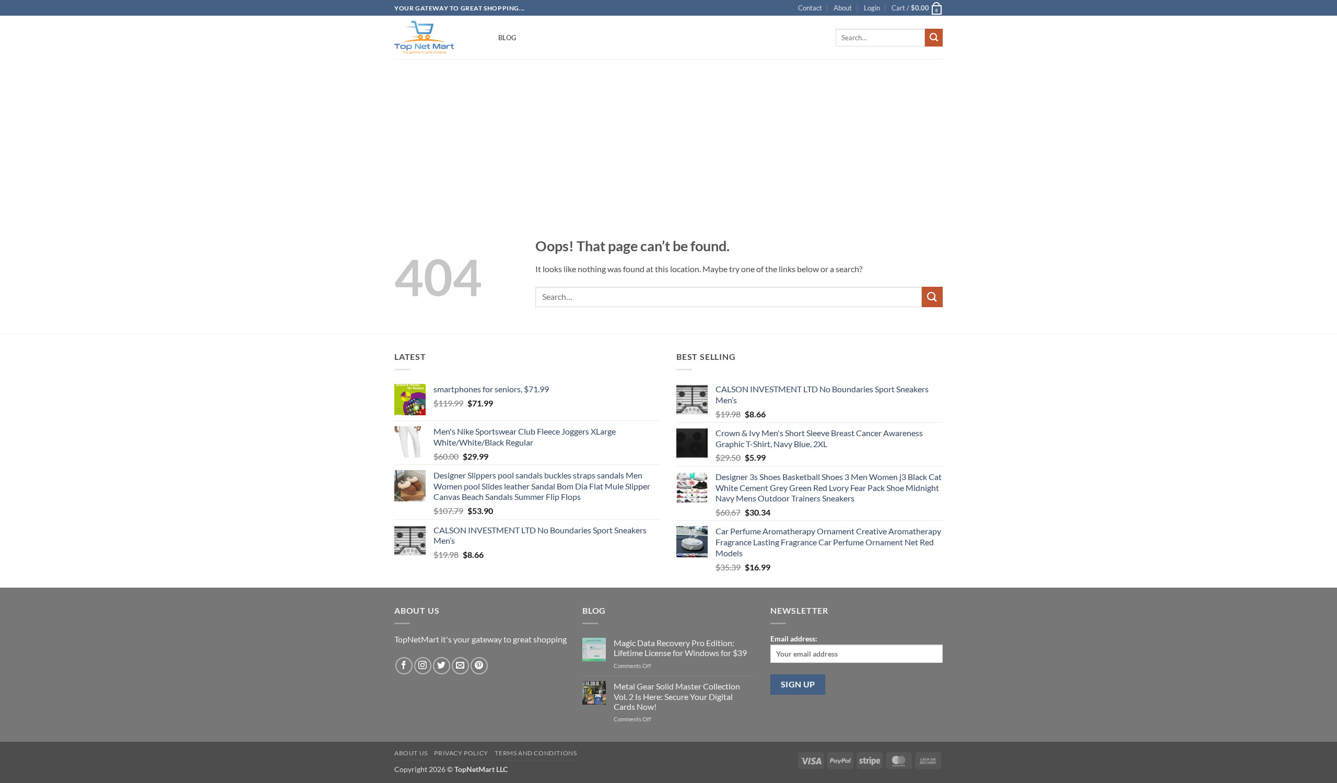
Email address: (793, 638)
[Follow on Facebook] (404, 665)
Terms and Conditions (536, 753)
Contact (810, 8)
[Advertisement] (668, 132)
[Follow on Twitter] (441, 665)
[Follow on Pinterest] (479, 665)
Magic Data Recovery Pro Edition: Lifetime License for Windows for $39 (680, 648)
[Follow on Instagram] (422, 665)
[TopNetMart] (438, 37)
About (843, 8)
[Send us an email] (460, 665)
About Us (411, 753)
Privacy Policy (461, 753)
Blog (507, 37)
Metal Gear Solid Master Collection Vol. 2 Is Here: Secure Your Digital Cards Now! (677, 696)
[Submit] (934, 37)
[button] (872, 8)
